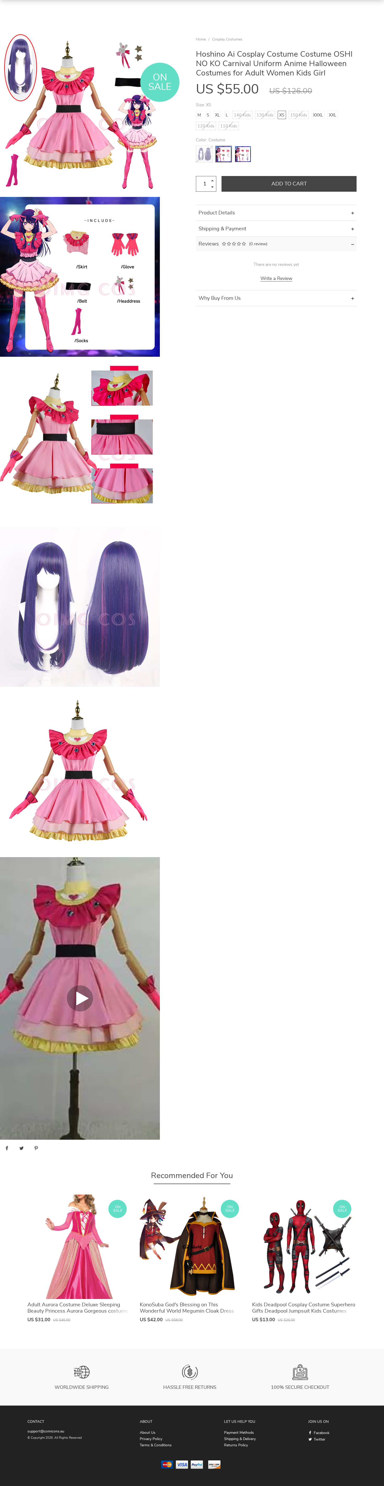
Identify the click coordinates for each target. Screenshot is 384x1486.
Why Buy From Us (220, 298)
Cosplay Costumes (227, 39)
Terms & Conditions (156, 1445)
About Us (147, 1433)
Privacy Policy (151, 1439)
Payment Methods (239, 1433)
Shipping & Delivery (240, 1439)
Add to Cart (289, 183)
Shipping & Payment (222, 228)
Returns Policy (236, 1445)
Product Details (217, 212)
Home (201, 39)
